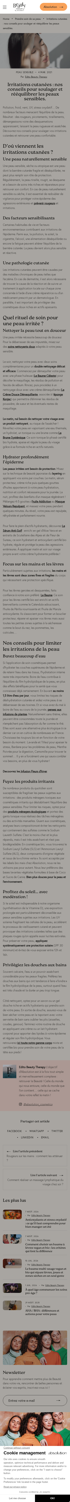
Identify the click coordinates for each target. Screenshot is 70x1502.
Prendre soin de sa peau (28, 18)
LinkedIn (27, 1137)
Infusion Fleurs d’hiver (34, 771)
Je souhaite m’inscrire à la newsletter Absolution (33, 1408)
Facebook (14, 1131)
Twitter (57, 1131)
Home (6, 18)
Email (45, 1137)
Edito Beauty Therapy (36, 76)
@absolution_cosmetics (37, 1104)
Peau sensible (24, 72)
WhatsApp (36, 1131)
